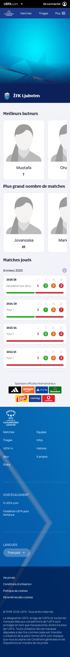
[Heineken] (55, 389)
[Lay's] (21, 398)
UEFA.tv (8, 448)
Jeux (6, 456)
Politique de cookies (15, 591)
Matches (8, 432)
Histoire (41, 448)
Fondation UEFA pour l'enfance (16, 513)
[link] (26, 13)
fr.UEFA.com (10, 503)
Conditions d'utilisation (17, 584)
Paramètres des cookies (18, 597)
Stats (6, 464)
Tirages (7, 440)
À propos (42, 456)
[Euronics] (35, 398)
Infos (40, 440)
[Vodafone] (48, 398)
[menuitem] (26, 13)
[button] (59, 13)
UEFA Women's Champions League (9, 13)
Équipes (41, 432)
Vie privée (9, 577)
